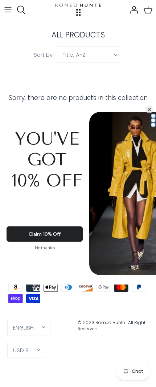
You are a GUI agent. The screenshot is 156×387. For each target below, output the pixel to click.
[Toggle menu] (8, 10)
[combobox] (89, 55)
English (23, 327)
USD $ (21, 350)
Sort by (43, 55)
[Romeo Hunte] (78, 10)
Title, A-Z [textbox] (74, 55)
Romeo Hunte (110, 322)
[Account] (132, 10)
